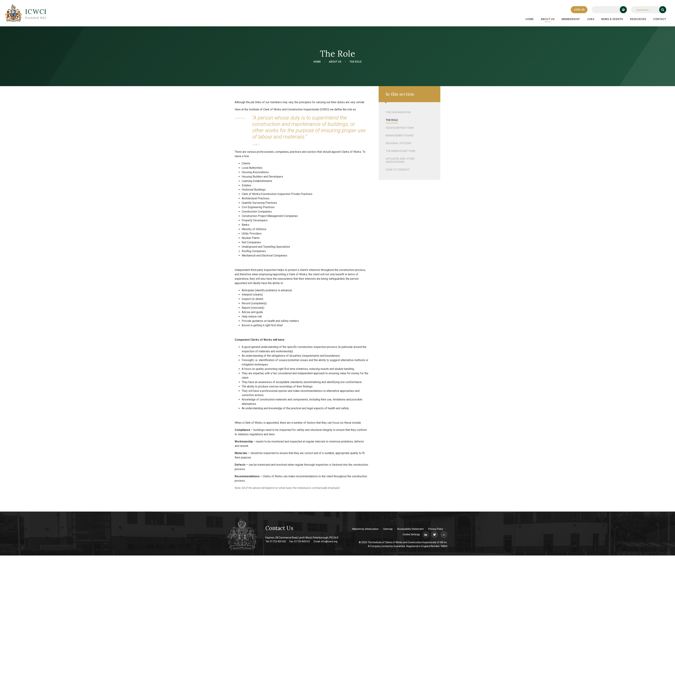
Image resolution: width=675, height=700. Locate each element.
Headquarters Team (400, 127)
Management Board (400, 135)
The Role (356, 61)
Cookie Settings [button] (411, 534)
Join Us (579, 9)
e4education (372, 529)
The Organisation (398, 112)
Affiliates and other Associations (400, 160)
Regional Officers (398, 143)
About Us (335, 61)
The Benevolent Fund (400, 151)
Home (317, 61)
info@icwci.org (329, 541)
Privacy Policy (435, 529)
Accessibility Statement (410, 529)
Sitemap (388, 529)
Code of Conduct (398, 169)
